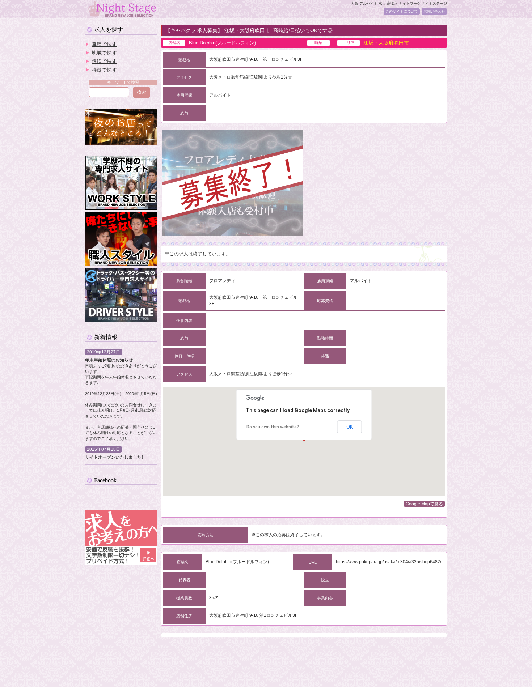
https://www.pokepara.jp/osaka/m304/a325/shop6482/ (388, 561)
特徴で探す (104, 70)
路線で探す (104, 61)
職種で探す (104, 44)
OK (349, 427)
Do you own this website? (272, 426)
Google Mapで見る (424, 503)
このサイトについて (401, 11)
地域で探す (104, 53)
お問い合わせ (434, 11)
